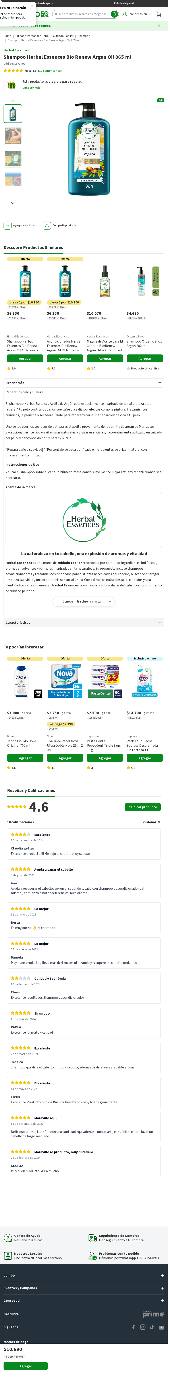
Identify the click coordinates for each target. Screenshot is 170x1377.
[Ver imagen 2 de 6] (13, 136)
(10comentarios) (50, 71)
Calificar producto (143, 807)
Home (7, 36)
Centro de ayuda (43, 3)
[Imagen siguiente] (12, 202)
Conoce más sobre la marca (82, 601)
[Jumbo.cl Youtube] (161, 1328)
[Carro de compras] (158, 14)
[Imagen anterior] (12, 101)
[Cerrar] (32, 7)
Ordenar (149, 822)
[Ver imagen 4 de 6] (13, 181)
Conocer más (31, 88)
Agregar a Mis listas (24, 225)
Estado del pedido (124, 3)
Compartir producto (65, 225)
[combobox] (85, 14)
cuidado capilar (63, 36)
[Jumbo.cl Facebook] (133, 1328)
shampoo (84, 36)
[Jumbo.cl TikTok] (152, 1328)
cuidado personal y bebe (32, 36)
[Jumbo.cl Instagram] (143, 1328)
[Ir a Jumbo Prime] (153, 1314)
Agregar (25, 1366)
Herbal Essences (16, 50)
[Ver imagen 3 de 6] (13, 159)
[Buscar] (114, 14)
